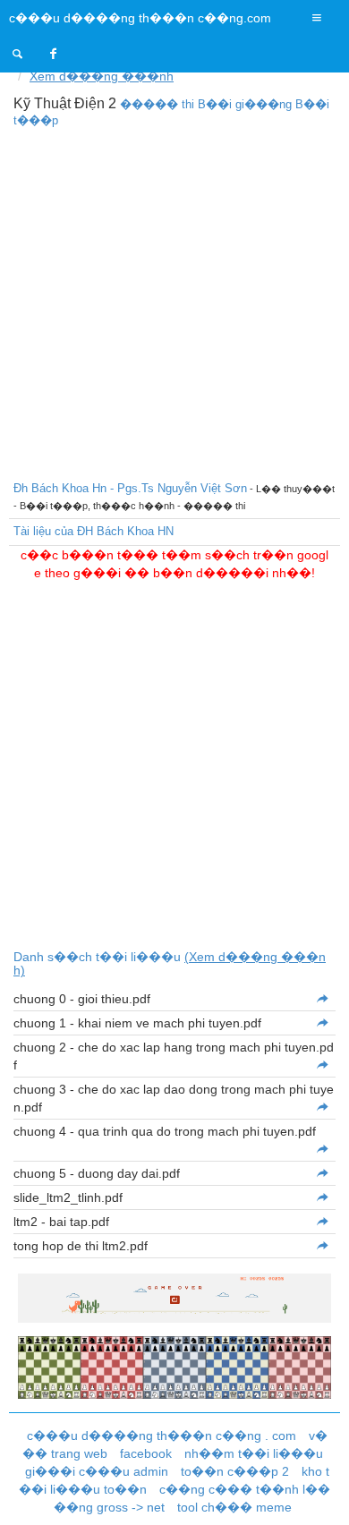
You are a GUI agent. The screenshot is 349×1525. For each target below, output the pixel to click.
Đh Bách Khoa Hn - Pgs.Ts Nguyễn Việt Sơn (130, 488)
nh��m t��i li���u (253, 1453)
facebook (146, 1453)
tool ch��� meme (234, 1507)
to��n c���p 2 (235, 1471)
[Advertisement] (174, 301)
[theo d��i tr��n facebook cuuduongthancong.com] (54, 54)
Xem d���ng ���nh (102, 76)
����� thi (157, 104)
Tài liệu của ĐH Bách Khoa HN (93, 531)
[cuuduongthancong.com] (18, 54)
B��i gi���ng (245, 104)
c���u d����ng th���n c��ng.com (140, 18)
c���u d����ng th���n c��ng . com (161, 1435)
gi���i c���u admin (96, 1471)
